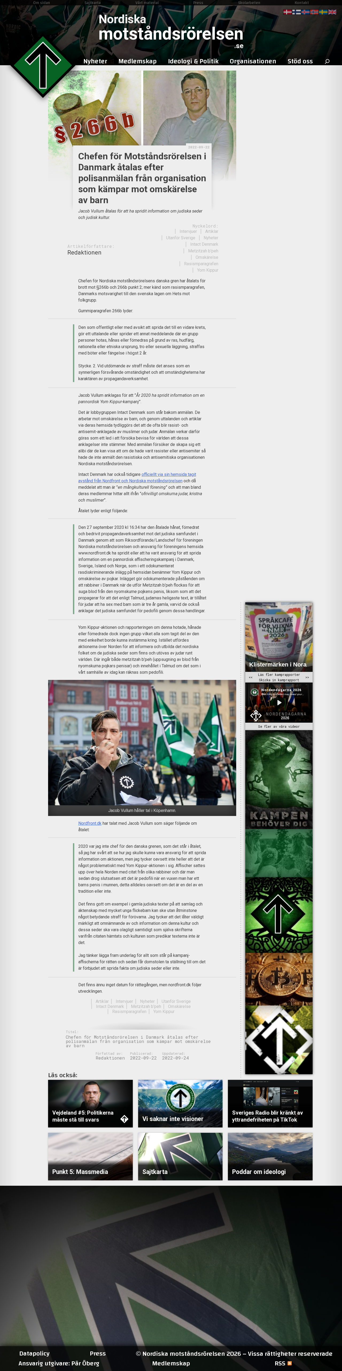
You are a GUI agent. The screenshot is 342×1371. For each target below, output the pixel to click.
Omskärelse (207, 257)
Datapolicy (34, 1353)
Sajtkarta (92, 2)
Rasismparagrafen (201, 263)
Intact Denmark (204, 244)
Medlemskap (171, 1363)
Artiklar (211, 231)
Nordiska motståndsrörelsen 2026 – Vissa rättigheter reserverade (234, 1354)
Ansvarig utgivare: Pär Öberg (58, 1363)
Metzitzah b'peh (203, 250)
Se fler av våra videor (279, 726)
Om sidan (41, 2)
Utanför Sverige (180, 237)
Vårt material (147, 2)
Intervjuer (188, 231)
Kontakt (302, 2)
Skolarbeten (249, 2)
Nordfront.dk (90, 823)
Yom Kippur (207, 270)
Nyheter (211, 237)
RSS (280, 1363)
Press (198, 2)
